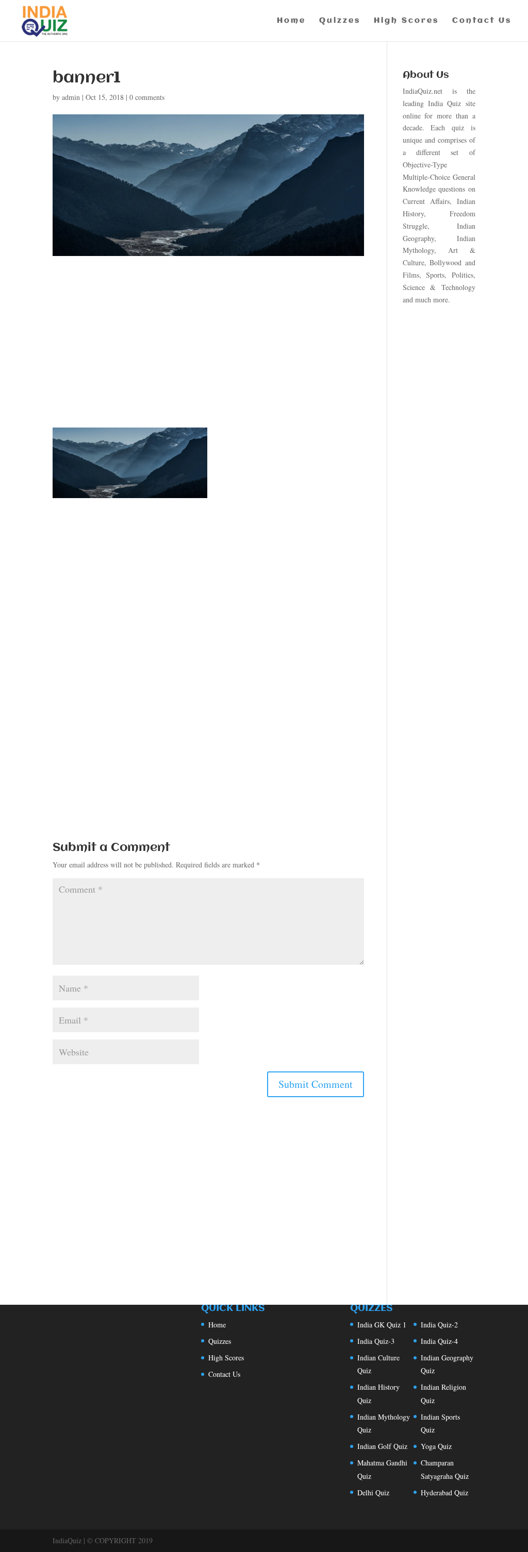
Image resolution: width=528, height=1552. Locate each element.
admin (71, 97)
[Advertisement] (208, 351)
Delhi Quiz (373, 1492)
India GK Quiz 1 (381, 1324)
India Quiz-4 (439, 1341)
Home (291, 21)
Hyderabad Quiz (444, 1492)
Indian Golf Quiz (382, 1446)
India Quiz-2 (439, 1324)
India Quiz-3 (375, 1341)
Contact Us (482, 21)
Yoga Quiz (436, 1446)
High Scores (406, 21)
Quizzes (339, 21)
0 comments (146, 97)
